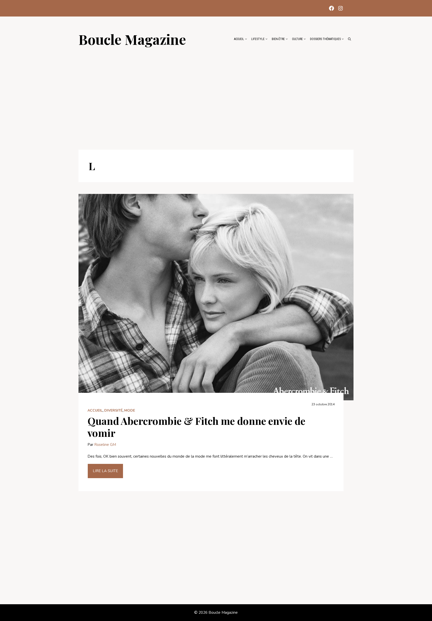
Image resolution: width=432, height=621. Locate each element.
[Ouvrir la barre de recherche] (350, 39)
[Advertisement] (216, 96)
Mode (129, 410)
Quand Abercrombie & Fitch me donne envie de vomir (196, 426)
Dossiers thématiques (325, 39)
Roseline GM (105, 444)
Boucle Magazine (132, 39)
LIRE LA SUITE (105, 470)
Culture (297, 39)
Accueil (239, 39)
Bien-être (278, 39)
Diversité (113, 410)
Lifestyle (257, 39)
